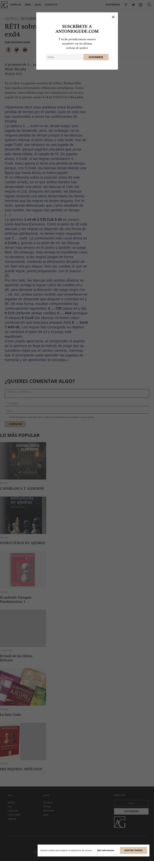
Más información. (106, 850)
